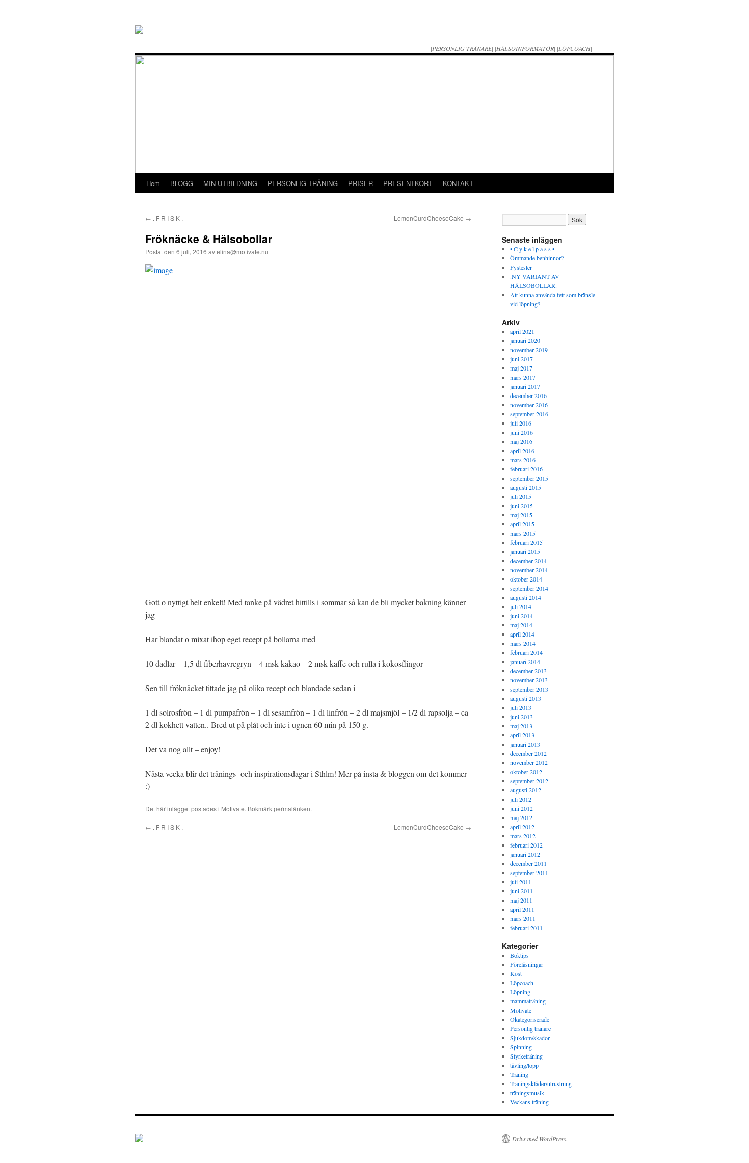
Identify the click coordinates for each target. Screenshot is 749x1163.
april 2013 (522, 735)
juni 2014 (521, 616)
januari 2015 (525, 551)
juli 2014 (520, 606)
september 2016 (529, 414)
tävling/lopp (524, 1065)
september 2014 (529, 588)
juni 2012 (521, 808)
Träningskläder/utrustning (541, 1083)
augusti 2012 (525, 790)
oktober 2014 (526, 579)
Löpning (520, 992)
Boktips (519, 955)
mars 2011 (523, 918)
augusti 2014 (525, 597)
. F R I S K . (164, 218)
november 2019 (529, 350)
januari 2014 (525, 661)
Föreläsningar (526, 964)
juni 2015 (521, 505)
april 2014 (522, 634)
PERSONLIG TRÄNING (303, 183)
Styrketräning (526, 1056)
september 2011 (529, 872)
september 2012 (529, 781)
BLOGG (181, 183)
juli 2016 (520, 423)
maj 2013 (521, 726)
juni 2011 (521, 891)
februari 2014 (526, 652)
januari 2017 (525, 386)
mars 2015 (523, 533)
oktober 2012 (526, 772)
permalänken (292, 808)
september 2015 (529, 478)
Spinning (521, 1047)
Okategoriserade (529, 1019)
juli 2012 (520, 799)
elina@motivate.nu (243, 251)
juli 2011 (520, 882)
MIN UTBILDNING (230, 183)
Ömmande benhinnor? (537, 258)
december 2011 (528, 863)
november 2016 (529, 405)
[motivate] (139, 1139)
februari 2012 (526, 845)
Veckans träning (529, 1102)
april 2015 (522, 524)
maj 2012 (521, 817)
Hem (153, 183)
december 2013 (528, 671)
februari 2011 (526, 927)
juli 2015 (520, 496)
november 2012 (529, 762)
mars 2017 (523, 377)
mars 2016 (523, 460)
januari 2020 (525, 340)
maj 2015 (521, 515)
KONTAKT (458, 183)
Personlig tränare (530, 1028)
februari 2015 (526, 542)
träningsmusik (527, 1093)
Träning (519, 1074)
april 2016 (522, 450)
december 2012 (528, 753)
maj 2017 (521, 368)
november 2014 (529, 570)
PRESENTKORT (408, 183)
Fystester (521, 267)
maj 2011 (521, 900)
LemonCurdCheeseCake (432, 218)
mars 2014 (523, 643)
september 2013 (529, 689)
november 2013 (529, 680)
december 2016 (528, 395)
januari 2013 (525, 744)
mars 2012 (523, 836)
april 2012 (522, 827)
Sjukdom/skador (530, 1038)
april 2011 (522, 909)
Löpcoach (521, 983)
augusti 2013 (525, 698)
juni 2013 (521, 716)
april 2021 (522, 331)
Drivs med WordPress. (540, 1138)
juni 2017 (521, 359)
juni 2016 (521, 432)
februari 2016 (526, 469)
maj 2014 (521, 625)
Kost (516, 973)
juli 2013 (520, 707)
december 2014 (528, 561)
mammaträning (528, 1001)
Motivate (233, 808)
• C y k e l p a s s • (532, 249)
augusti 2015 (525, 487)
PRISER (360, 183)
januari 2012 (525, 854)
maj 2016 (521, 441)
